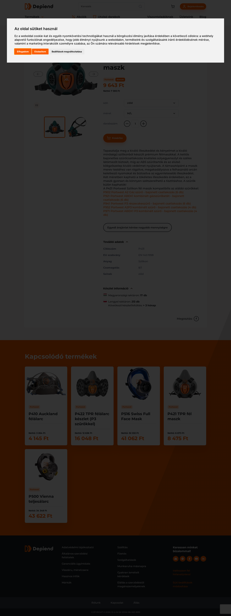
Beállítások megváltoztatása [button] (67, 51)
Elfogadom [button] (23, 51)
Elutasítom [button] (40, 51)
